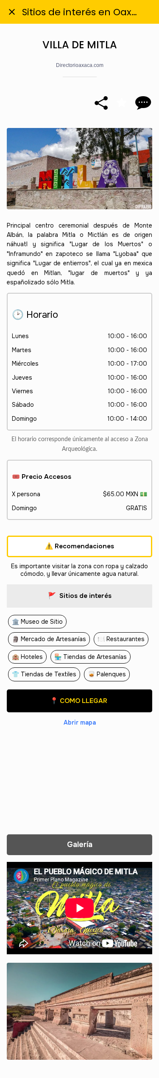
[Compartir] (101, 102)
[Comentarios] (142, 102)
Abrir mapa (80, 722)
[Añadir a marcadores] (122, 102)
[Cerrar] (12, 12)
